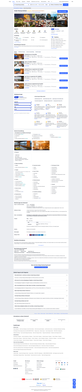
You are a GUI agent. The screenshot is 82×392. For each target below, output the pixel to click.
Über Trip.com (27, 362)
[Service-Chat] (74, 386)
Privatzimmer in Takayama (53, 338)
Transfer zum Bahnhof (18, 185)
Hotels (13, 1)
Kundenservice (15, 362)
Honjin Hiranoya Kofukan (20, 10)
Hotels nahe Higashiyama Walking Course (35, 345)
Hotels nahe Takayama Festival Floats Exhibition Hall (21, 343)
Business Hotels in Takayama (17, 338)
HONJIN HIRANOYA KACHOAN (47, 353)
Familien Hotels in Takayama (27, 338)
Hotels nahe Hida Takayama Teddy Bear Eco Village (37, 343)
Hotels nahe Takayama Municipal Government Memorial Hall (22, 349)
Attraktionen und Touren (35, 1)
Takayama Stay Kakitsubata (46, 332)
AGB (25, 367)
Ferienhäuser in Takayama (17, 336)
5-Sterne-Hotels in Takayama (37, 336)
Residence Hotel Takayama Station (56, 332)
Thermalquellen (35, 134)
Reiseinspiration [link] (43, 1)
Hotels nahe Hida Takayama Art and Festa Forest (20, 345)
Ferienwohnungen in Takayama (47, 336)
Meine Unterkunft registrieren (41, 367)
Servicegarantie (15, 364)
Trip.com (35, 313)
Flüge (10, 1)
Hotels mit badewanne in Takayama (27, 336)
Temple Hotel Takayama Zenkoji (23, 353)
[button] (51, 1)
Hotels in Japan (43, 313)
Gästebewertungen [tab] (21, 51)
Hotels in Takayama (57, 313)
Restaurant (52, 135)
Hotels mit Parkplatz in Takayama (43, 338)
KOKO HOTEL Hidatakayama (38, 353)
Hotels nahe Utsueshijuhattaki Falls (53, 347)
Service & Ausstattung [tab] (30, 51)
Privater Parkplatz (17, 134)
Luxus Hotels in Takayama (61, 338)
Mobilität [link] (28, 1)
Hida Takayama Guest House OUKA (58, 353)
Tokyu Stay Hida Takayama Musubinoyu (26, 332)
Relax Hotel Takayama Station (37, 332)
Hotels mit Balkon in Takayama (56, 336)
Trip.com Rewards (39, 364)
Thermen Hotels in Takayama (47, 340)
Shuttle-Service (17, 182)
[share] (74, 383)
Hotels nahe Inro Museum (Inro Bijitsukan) (47, 345)
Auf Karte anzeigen (54, 48)
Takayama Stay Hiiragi (16, 332)
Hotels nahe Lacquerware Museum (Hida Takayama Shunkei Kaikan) (23, 347)
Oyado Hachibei (31, 353)
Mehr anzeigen (16, 47)
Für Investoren (39, 362)
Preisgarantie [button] (55, 12)
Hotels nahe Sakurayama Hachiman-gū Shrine (41, 347)
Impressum (26, 372)
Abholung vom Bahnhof (54, 137)
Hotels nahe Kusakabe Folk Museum (50, 343)
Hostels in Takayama (35, 338)
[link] (64, 1)
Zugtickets (23, 1)
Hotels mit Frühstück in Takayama (28, 340)
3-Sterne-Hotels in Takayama (17, 340)
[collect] (74, 380)
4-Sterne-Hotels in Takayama (37, 340)
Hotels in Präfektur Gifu (49, 313)
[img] (24, 20)
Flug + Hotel (18, 1)
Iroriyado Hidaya (15, 353)
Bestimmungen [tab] (38, 51)
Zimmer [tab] (15, 51)
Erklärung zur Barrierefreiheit (29, 370)
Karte (49, 1)
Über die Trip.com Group (28, 373)
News (26, 364)
